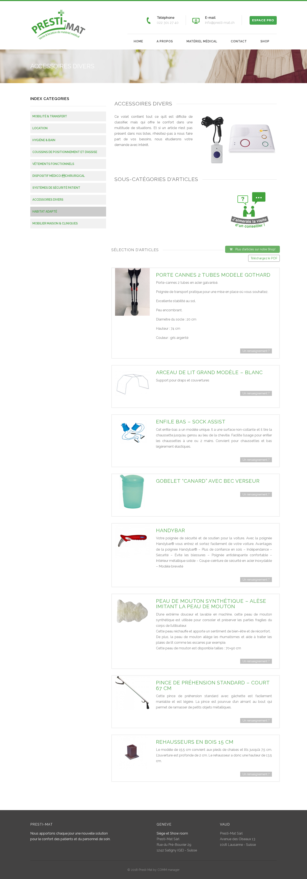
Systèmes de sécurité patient (56, 187)
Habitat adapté (44, 211)
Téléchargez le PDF (264, 258)
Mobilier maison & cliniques (55, 223)
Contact (239, 41)
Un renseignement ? (256, 351)
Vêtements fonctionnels (53, 164)
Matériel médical (201, 41)
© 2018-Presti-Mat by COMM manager (153, 869)
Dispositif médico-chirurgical (58, 175)
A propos (165, 41)
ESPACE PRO (263, 20)
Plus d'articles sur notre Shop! (255, 249)
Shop (264, 41)
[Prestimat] (58, 24)
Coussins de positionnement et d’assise (64, 152)
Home (138, 41)
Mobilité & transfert (49, 116)
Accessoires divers (47, 199)
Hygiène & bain (43, 140)
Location (40, 128)
